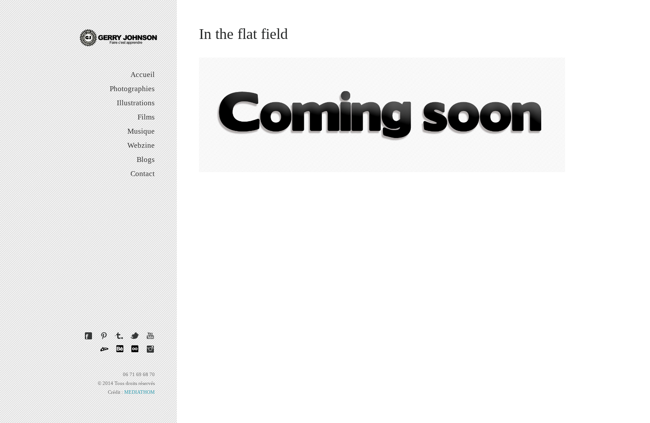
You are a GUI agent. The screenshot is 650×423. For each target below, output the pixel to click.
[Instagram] (150, 349)
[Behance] (119, 349)
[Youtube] (150, 335)
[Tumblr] (119, 335)
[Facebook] (88, 335)
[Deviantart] (103, 349)
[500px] (134, 349)
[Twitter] (134, 335)
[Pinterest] (103, 335)
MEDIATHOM (139, 392)
